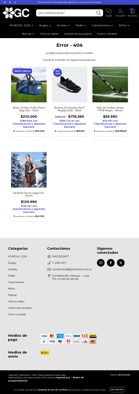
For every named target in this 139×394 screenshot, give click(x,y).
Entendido (117, 390)
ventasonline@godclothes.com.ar (72, 269)
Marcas (27, 33)
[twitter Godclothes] (15, 2)
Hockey (62, 25)
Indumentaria (101, 25)
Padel (80, 25)
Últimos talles (49, 33)
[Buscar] (99, 13)
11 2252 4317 (59, 262)
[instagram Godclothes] (5, 2)
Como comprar (107, 33)
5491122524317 (60, 256)
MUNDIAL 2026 (20, 25)
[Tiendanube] (120, 375)
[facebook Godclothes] (10, 2)
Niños (123, 25)
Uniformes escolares (78, 33)
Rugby (44, 25)
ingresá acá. (63, 377)
